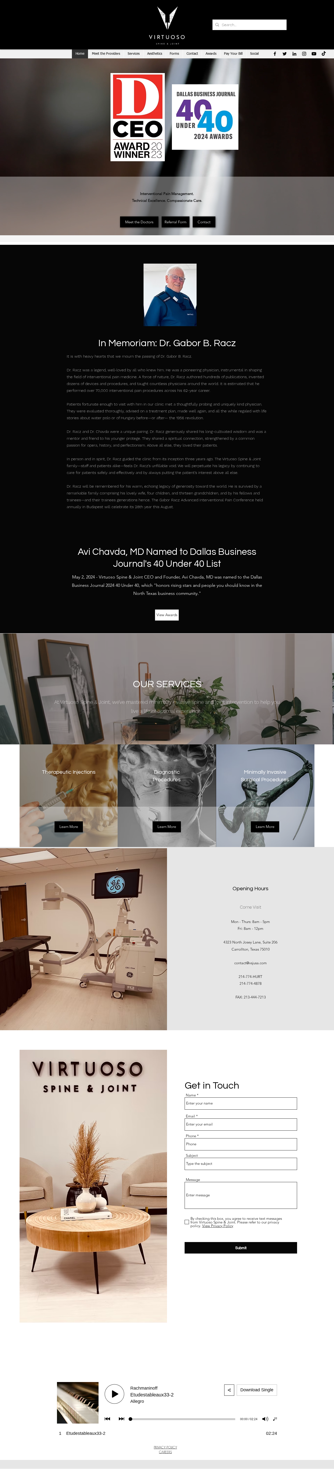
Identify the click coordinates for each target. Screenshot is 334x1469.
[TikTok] (323, 53)
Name (191, 1095)
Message (193, 1179)
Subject (192, 1155)
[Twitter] (284, 53)
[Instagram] (304, 53)
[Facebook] (275, 53)
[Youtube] (314, 53)
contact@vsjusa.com (250, 963)
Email (190, 1116)
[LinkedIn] (294, 53)
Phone (191, 1136)
